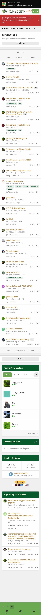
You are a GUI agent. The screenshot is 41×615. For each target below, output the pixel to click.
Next (32, 58)
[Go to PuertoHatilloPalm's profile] (11, 474)
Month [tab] (16, 375)
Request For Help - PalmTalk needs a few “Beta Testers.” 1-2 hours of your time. (17, 20)
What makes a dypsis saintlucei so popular (22, 501)
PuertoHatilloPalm (21, 473)
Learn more (4, 4)
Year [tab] (25, 375)
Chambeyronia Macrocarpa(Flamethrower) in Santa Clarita (20, 515)
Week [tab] (7, 375)
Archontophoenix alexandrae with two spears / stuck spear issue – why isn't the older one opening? (22, 536)
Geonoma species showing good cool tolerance (21, 561)
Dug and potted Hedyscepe (19, 549)
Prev (8, 58)
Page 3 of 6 (19, 58)
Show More (31, 433)
